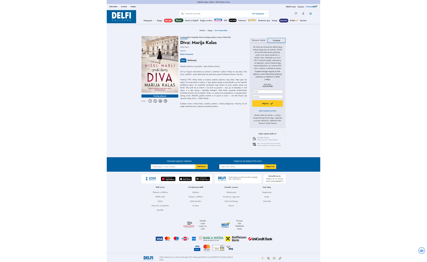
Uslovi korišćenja (231, 201)
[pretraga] (182, 13)
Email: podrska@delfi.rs (274, 181)
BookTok (283, 20)
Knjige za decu (206, 20)
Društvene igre (264, 20)
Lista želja (267, 201)
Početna (202, 30)
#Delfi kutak (160, 196)
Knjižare (195, 192)
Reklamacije (231, 192)
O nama (196, 205)
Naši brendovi (195, 201)
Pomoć (231, 205)
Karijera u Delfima (196, 196)
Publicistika (227, 37)
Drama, (201, 37)
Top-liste (303, 20)
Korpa (267, 196)
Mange (274, 20)
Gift (225, 20)
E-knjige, (207, 37)
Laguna (183, 50)
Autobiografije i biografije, (189, 37)
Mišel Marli (184, 47)
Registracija (266, 192)
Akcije (160, 201)
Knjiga (210, 30)
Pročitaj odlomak (160, 96)
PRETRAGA (201, 166)
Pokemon (242, 20)
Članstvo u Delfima (160, 192)
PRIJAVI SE (270, 166)
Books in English (191, 20)
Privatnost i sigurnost (231, 196)
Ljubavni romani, (217, 37)
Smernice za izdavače (160, 205)
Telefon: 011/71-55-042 (274, 179)
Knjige (159, 20)
